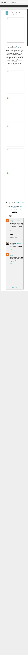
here (22, 68)
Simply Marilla (13, 243)
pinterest (18, 46)
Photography (12, 209)
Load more (14, 287)
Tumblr (17, 202)
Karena (11, 220)
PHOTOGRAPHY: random (14, 13)
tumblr (21, 209)
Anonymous (12, 254)
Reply (11, 239)
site (17, 49)
